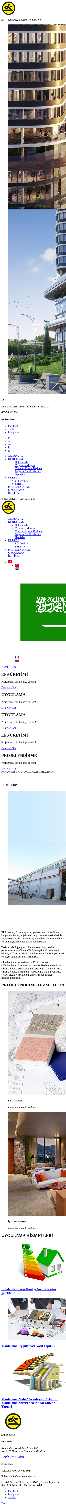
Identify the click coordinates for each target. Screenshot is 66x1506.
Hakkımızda (21, 462)
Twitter (12, 429)
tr (9, 437)
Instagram (13, 432)
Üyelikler (20, 474)
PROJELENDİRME (19, 486)
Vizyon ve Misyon (25, 465)
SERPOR (20, 483)
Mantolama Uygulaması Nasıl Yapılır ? (28, 1346)
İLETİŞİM (14, 492)
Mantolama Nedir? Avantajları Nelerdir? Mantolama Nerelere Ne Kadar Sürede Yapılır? (29, 1402)
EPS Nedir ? (21, 480)
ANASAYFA (15, 456)
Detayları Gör (8, 687)
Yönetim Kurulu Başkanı (28, 468)
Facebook (13, 426)
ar (9, 441)
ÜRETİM (13, 477)
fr (9, 447)
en (9, 444)
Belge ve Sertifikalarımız (28, 471)
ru (9, 450)
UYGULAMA (16, 489)
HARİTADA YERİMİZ (13, 1456)
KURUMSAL (16, 459)
